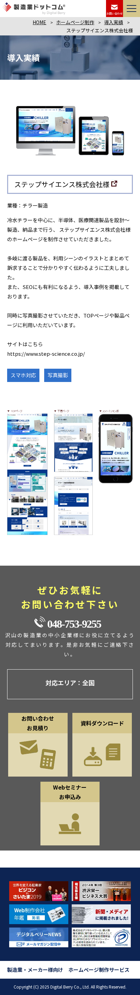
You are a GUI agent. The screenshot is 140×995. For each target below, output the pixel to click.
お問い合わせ (114, 13)
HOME (39, 22)
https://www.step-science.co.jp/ (46, 353)
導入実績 (113, 22)
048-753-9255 (74, 624)
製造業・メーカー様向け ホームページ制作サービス (68, 969)
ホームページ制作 (75, 22)
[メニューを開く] (131, 8)
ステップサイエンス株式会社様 (61, 184)
